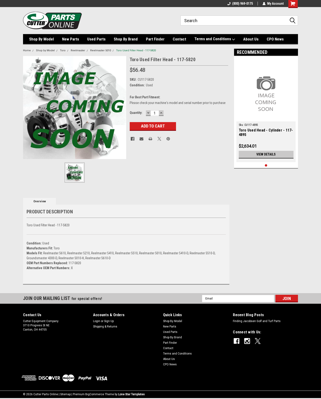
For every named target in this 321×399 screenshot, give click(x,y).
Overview (39, 201)
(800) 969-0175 (242, 3)
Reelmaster (78, 50)
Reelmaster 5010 (100, 50)
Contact (179, 39)
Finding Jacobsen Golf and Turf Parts (257, 321)
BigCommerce (94, 394)
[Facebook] (132, 139)
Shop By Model (41, 39)
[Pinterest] (168, 139)
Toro (63, 50)
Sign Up (109, 321)
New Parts (70, 39)
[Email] (141, 139)
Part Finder (155, 39)
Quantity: (136, 113)
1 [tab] (266, 165)
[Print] (150, 139)
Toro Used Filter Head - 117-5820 (136, 50)
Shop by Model (45, 50)
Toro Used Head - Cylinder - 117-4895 (266, 132)
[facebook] (236, 341)
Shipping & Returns (105, 326)
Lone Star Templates (131, 394)
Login (96, 321)
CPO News (275, 39)
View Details (266, 154)
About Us (250, 39)
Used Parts (96, 39)
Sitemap (65, 394)
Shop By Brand (126, 39)
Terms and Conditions (213, 38)
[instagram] (247, 341)
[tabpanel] (266, 110)
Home (27, 50)
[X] (159, 139)
